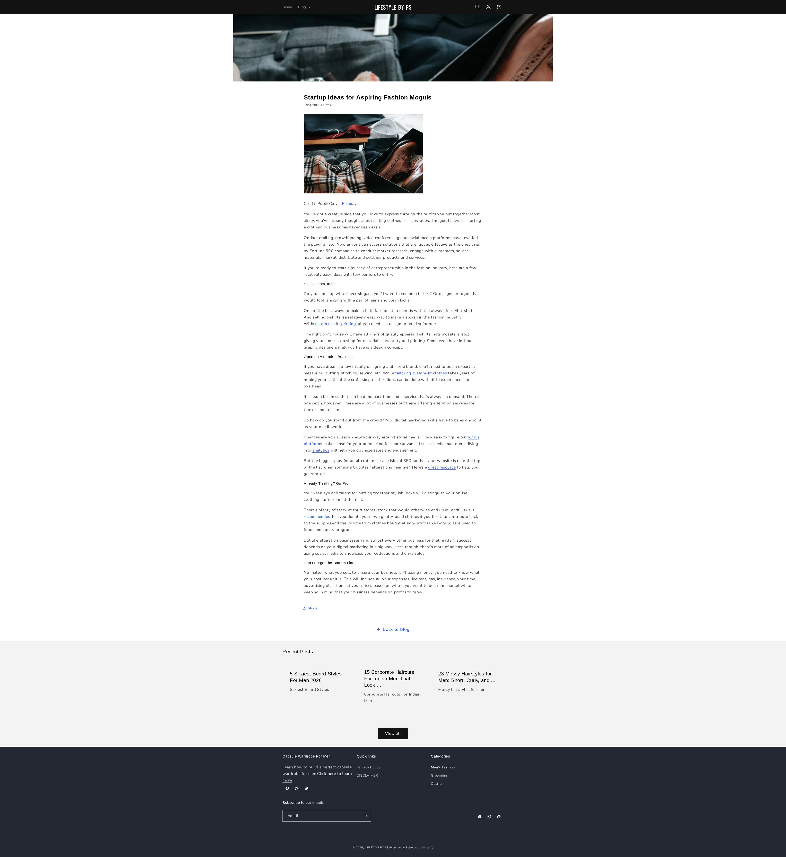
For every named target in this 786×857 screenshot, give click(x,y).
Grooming (439, 775)
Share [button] (313, 608)
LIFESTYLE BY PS (376, 847)
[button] (304, 7)
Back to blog (396, 629)
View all (393, 733)
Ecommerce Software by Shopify (411, 847)
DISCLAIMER (367, 775)
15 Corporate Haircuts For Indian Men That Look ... (389, 678)
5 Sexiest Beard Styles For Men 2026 (316, 677)
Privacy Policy (369, 767)
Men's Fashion (443, 767)
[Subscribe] (365, 816)
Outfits (437, 783)
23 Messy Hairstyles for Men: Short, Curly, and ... (467, 677)
